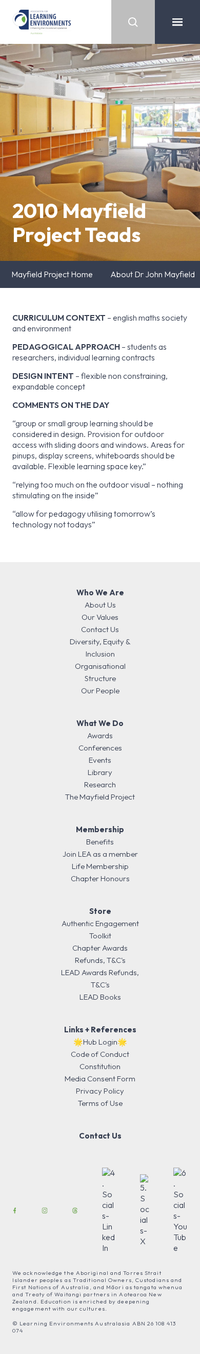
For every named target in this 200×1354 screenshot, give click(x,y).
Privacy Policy (100, 1091)
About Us (100, 605)
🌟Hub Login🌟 (100, 1042)
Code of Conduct (100, 1054)
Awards (100, 735)
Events (100, 760)
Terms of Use (100, 1103)
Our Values (100, 617)
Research (100, 784)
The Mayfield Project (100, 797)
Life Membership (100, 866)
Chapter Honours (100, 878)
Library (100, 772)
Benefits (100, 842)
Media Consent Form (100, 1078)
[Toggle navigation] (177, 22)
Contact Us (100, 629)
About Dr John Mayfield (152, 274)
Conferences (100, 748)
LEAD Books (100, 997)
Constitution (100, 1066)
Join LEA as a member (100, 854)
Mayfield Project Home (52, 274)
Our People (100, 690)
